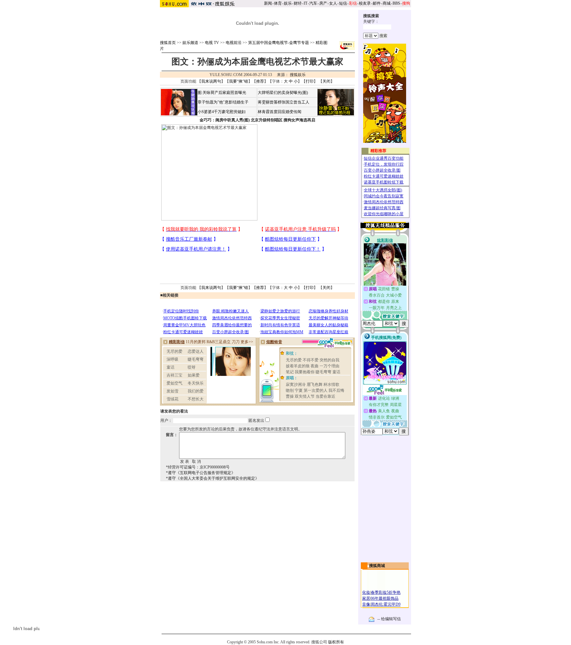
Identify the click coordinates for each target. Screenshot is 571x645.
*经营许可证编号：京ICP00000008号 (198, 467)
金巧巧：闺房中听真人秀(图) (225, 120)
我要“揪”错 (238, 81)
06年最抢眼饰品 (385, 598)
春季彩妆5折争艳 (385, 592)
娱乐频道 (190, 42)
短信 (343, 3)
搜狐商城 (377, 565)
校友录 (365, 3)
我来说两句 (211, 81)
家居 (366, 598)
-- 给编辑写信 (389, 619)
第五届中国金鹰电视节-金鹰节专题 (278, 42)
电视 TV (212, 42)
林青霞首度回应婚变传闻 (279, 111)
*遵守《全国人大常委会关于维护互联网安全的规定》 (212, 478)
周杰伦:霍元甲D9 (385, 604)
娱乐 (288, 3)
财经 (298, 3)
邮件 (377, 3)
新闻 (268, 3)
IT (305, 3)
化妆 (366, 592)
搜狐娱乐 (298, 74)
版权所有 (336, 642)
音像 (366, 604)
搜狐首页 (168, 42)
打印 (310, 81)
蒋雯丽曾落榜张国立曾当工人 (283, 102)
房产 (323, 3)
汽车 (313, 3)
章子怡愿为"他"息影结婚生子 (223, 102)
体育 (278, 3)
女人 (333, 3)
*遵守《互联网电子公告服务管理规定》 (200, 472)
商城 (387, 3)
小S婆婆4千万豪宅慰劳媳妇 (222, 111)
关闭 (326, 81)
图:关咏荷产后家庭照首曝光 (222, 92)
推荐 (260, 81)
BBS (396, 3)
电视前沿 (234, 42)
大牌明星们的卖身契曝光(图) (283, 92)
